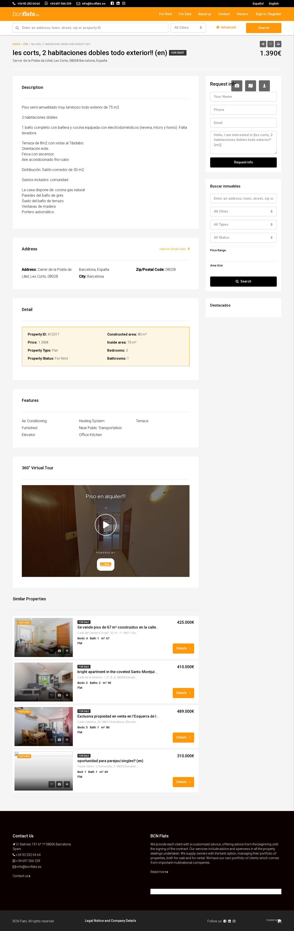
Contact (224, 14)
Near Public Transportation (100, 428)
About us (204, 14)
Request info (243, 162)
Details (181, 648)
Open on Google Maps (173, 249)
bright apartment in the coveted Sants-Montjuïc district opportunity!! (134, 672)
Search (263, 28)
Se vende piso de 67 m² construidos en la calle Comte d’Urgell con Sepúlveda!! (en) (147, 627)
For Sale (185, 14)
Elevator (28, 435)
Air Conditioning (34, 421)
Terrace (142, 421)
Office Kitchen (90, 435)
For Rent (165, 14)
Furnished (29, 428)
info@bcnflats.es (29, 867)
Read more (158, 872)
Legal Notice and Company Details (110, 921)
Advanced (228, 27)
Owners (242, 14)
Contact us (21, 876)
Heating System (92, 421)
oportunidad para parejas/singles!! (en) (110, 761)
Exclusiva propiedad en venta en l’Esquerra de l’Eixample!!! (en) (130, 716)
